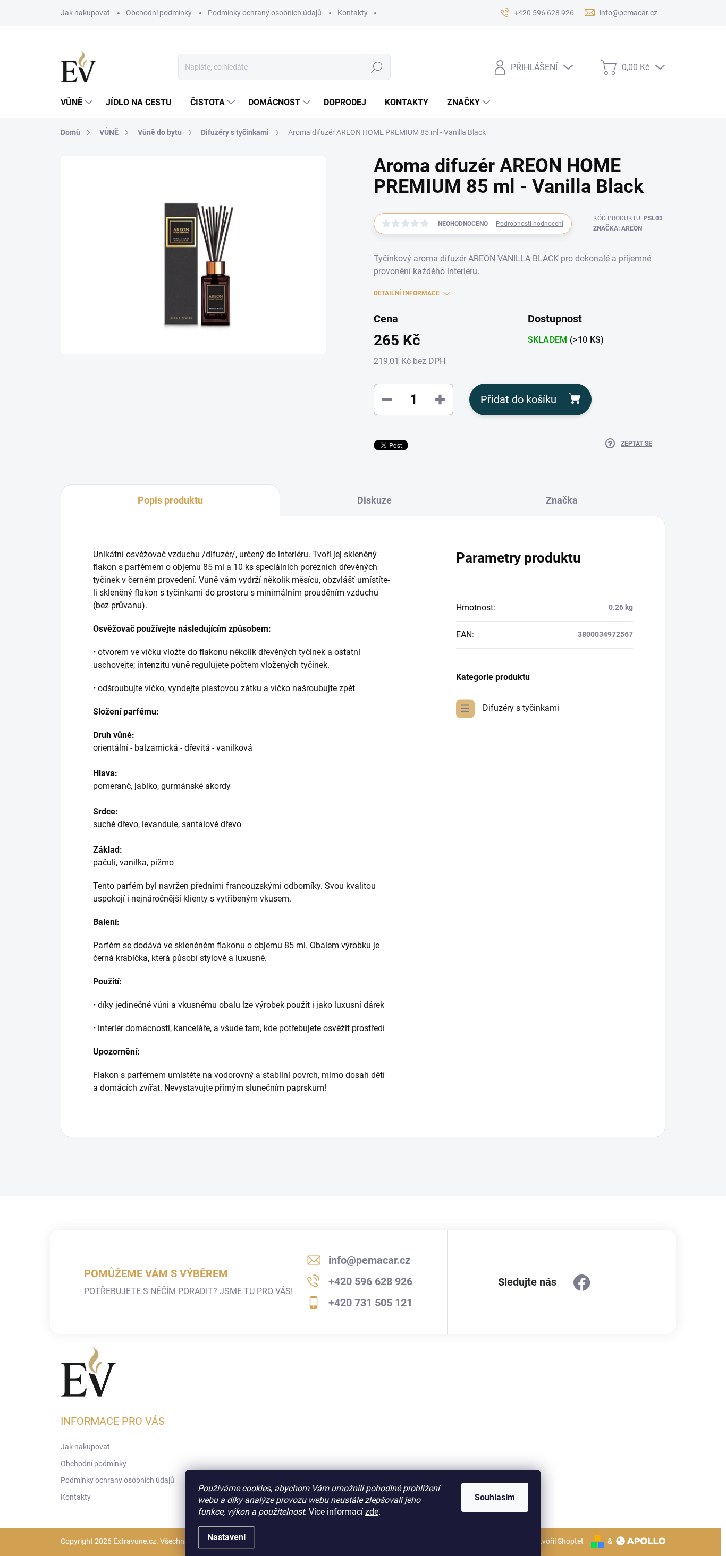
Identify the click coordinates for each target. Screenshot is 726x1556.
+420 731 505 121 (370, 1302)
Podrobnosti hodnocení (529, 223)
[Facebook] (581, 1282)
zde (371, 1512)
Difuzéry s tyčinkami (521, 708)
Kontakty (352, 12)
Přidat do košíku (518, 399)
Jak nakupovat (85, 12)
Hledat (377, 67)
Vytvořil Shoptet (557, 1541)
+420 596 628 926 (370, 1281)
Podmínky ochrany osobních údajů (265, 12)
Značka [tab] (562, 500)
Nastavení (226, 1537)
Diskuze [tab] (374, 500)
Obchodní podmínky (159, 12)
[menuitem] (78, 102)
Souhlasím (495, 1497)
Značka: (617, 228)
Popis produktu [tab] (170, 500)
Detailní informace (407, 293)
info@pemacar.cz (369, 1260)
